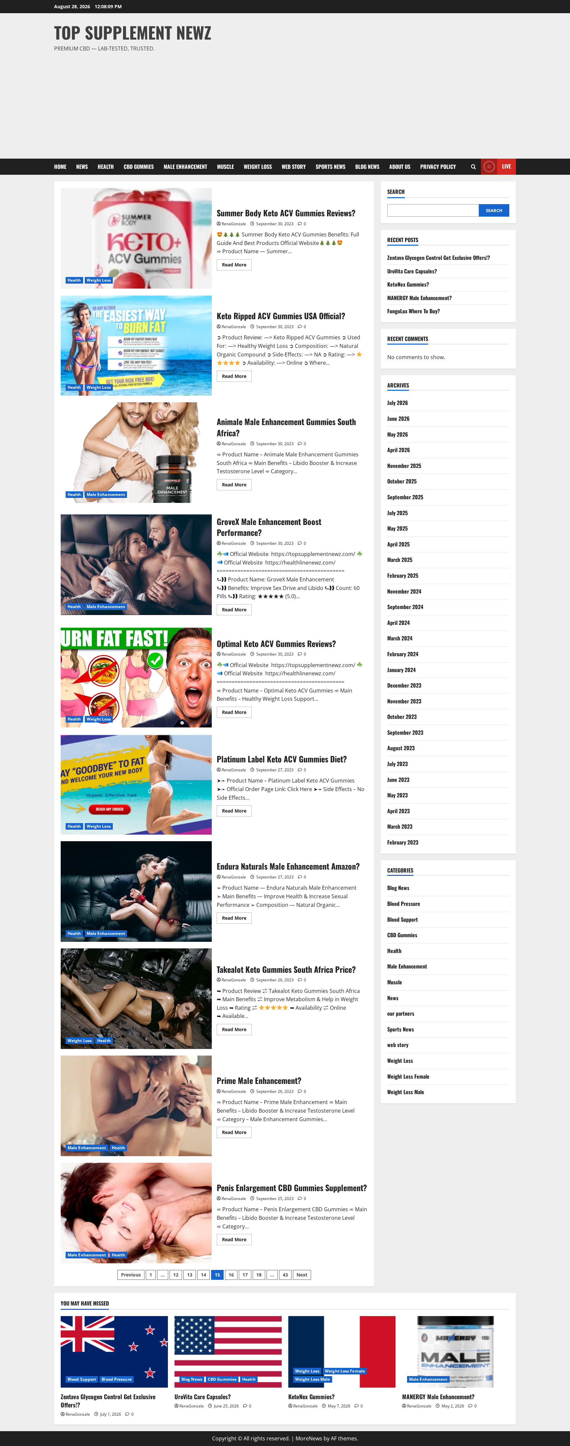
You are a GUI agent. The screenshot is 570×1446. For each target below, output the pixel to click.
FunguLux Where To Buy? (413, 311)
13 (189, 1275)
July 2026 (397, 403)
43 (285, 1275)
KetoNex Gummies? (408, 284)
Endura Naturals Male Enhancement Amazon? (136, 891)
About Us (399, 166)
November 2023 (404, 701)
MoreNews (309, 1438)
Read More (237, 265)
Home (60, 166)
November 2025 (404, 466)
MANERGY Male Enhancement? (419, 298)
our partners (400, 1013)
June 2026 (398, 418)
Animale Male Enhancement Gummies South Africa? (136, 452)
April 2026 (398, 450)
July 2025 (397, 512)
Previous (131, 1275)
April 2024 (398, 622)
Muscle (225, 166)
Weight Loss (258, 166)
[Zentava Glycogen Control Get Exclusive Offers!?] (114, 1352)
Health (106, 166)
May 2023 (397, 795)
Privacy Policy (438, 166)
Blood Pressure (403, 904)
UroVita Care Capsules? (412, 271)
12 (175, 1275)
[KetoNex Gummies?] (342, 1352)
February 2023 (402, 842)
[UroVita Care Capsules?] (228, 1352)
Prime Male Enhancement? (136, 1106)
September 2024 (405, 607)
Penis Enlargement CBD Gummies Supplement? (136, 1213)
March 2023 (399, 826)
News (82, 166)
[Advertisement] (283, 102)
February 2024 (402, 654)
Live (506, 166)
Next (302, 1275)
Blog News (367, 166)
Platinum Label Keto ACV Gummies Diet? (136, 784)
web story (294, 166)
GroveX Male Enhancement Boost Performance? (136, 564)
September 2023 (405, 732)
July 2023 (397, 764)
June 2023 (398, 779)
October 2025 (402, 481)
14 (203, 1275)
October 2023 (402, 717)
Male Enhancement (185, 166)
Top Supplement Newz (132, 32)
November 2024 (404, 591)
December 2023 (404, 685)
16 (231, 1275)
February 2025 (402, 575)
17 (245, 1275)
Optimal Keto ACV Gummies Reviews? (136, 677)
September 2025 (405, 497)
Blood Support (402, 919)
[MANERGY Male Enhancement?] (455, 1352)
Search (396, 192)
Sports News (330, 166)
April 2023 (398, 811)
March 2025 (399, 560)
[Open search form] (473, 166)
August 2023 (401, 748)
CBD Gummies (139, 166)
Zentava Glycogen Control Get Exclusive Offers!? (438, 258)
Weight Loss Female (408, 1076)
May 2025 (397, 528)
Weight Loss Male (405, 1092)
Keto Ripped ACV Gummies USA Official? (136, 345)
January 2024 (401, 669)
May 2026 (397, 434)
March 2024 (399, 638)
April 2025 (398, 544)
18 (259, 1275)
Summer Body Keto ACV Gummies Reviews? (136, 238)
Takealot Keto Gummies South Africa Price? (136, 998)
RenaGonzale (234, 224)
